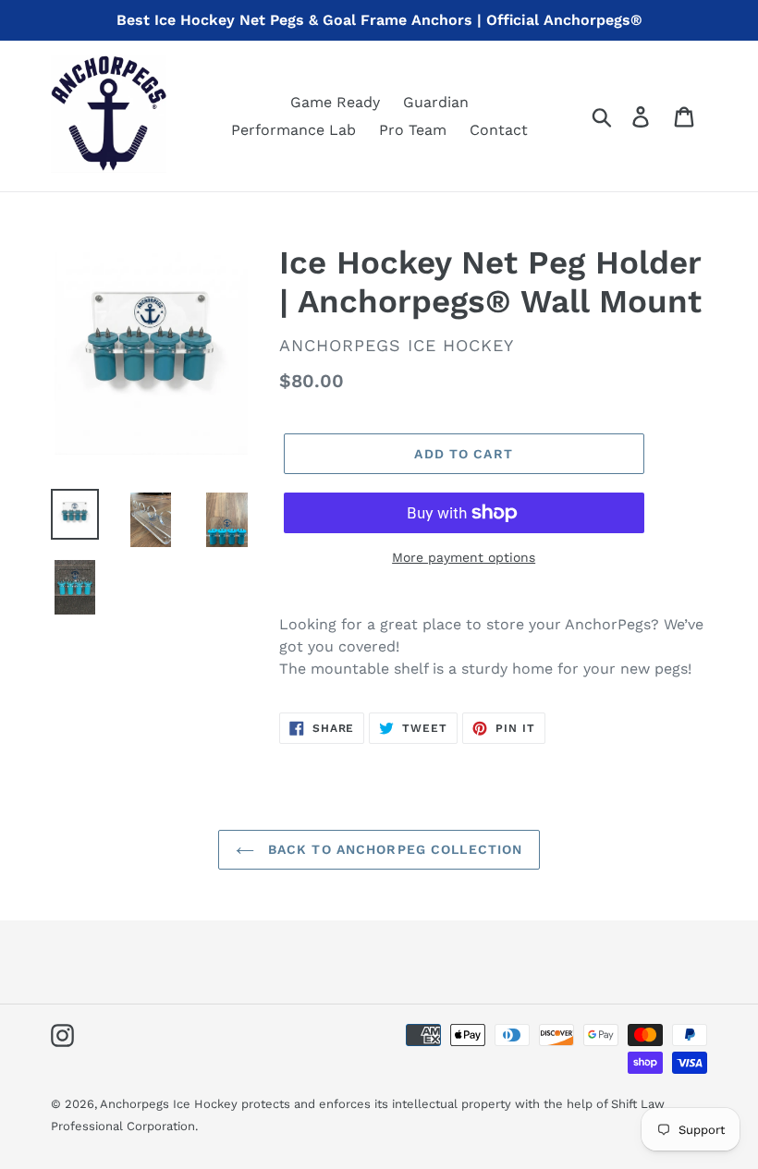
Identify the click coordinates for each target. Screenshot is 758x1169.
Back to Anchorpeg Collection (392, 849)
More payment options (463, 557)
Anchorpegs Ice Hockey (170, 1104)
